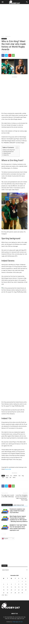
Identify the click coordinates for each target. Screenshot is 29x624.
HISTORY (15, 475)
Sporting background (8, 151)
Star (10, 477)
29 (18, 592)
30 (22, 592)
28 (15, 592)
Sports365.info (10, 617)
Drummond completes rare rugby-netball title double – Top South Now (17, 510)
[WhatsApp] (13, 55)
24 (25, 590)
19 (7, 590)
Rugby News (7, 36)
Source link (8, 469)
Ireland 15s (6, 155)
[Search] (27, 2)
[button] (2, 2)
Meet (3, 477)
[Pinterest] (9, 55)
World (14, 477)
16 (22, 587)
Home (2, 36)
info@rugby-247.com (17, 621)
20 (11, 590)
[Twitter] (6, 55)
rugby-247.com (20, 618)
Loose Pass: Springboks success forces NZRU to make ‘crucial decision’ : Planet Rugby (21, 497)
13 (11, 587)
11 (3, 587)
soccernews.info (19, 617)
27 (11, 592)
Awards (7, 475)
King (23, 475)
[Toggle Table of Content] (16, 147)
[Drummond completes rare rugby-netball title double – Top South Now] (5, 510)
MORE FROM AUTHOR (18, 505)
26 (7, 592)
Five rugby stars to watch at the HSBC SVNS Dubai (7, 495)
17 (25, 587)
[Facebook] (2, 55)
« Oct (2, 595)
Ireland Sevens (7, 153)
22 (18, 590)
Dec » (6, 595)
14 (15, 587)
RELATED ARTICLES (7, 505)
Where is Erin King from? (9, 149)
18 (3, 590)
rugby (7, 477)
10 (25, 584)
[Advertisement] (14, 19)
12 (7, 587)
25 (3, 592)
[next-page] (5, 534)
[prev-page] (2, 534)
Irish (19, 475)
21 (15, 590)
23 (22, 590)
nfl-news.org (13, 618)
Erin (11, 475)
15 (18, 587)
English (6, 538)
